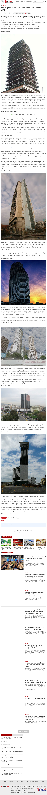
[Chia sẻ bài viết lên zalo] (5, 13)
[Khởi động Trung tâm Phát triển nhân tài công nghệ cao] (29, 542)
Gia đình (21, 781)
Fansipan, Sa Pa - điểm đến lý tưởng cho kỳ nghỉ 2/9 (33, 646)
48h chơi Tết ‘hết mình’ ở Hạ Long (35, 574)
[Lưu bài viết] (12, 13)
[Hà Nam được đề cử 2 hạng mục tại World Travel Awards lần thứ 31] (12, 686)
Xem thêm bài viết (23, 731)
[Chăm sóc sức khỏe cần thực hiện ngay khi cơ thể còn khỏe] (41, 542)
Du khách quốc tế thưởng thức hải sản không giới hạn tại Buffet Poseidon (35, 558)
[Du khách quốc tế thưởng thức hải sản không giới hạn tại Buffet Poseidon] (12, 562)
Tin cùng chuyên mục (7, 552)
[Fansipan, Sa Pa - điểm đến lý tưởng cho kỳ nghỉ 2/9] (12, 650)
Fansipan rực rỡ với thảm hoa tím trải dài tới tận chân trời (35, 699)
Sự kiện (2, 783)
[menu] (2, 1)
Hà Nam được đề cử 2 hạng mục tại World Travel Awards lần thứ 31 (35, 681)
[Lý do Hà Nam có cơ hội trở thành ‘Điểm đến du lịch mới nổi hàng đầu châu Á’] (12, 668)
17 (11, 738)
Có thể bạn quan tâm (7, 536)
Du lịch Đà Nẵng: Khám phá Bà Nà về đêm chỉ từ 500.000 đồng (35, 628)
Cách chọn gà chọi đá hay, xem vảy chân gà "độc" (11, 751)
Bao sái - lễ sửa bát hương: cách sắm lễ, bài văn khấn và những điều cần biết (11, 756)
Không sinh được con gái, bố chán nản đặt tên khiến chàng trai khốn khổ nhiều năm (35, 717)
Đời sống (27, 714)
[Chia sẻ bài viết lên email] (7, 13)
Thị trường (11, 781)
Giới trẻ (26, 781)
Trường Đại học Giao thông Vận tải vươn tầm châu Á (6, 548)
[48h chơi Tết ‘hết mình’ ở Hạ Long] (12, 579)
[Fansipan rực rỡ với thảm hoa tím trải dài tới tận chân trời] (12, 703)
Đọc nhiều (7, 734)
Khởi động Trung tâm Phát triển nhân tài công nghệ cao (29, 548)
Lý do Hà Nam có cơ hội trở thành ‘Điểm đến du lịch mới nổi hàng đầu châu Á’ (35, 664)
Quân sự (42, 781)
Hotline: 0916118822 (28, 1)
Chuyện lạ (5, 5)
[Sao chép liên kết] (9, 13)
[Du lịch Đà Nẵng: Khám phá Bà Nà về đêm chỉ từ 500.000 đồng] (12, 632)
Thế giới (16, 781)
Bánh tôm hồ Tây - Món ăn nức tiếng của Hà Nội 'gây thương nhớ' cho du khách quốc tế (34, 611)
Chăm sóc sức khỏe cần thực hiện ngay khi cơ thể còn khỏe (40, 548)
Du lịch (26, 555)
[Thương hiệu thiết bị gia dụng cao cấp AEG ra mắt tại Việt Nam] (18, 542)
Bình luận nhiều (17, 734)
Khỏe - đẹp (31, 781)
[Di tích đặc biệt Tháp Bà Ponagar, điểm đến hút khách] (12, 597)
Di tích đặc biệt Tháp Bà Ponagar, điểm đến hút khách (35, 593)
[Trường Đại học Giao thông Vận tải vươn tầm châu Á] (6, 542)
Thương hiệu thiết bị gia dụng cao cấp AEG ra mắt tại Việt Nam (18, 548)
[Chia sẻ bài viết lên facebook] (2, 13)
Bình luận (4, 517)
